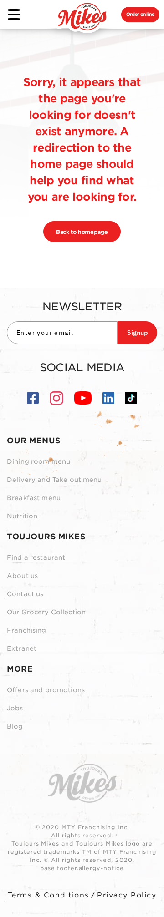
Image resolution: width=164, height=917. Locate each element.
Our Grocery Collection (46, 612)
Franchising (26, 630)
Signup (137, 333)
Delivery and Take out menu (54, 479)
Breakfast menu (34, 498)
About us (22, 575)
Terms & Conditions (48, 895)
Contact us (25, 594)
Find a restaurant (36, 557)
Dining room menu (38, 461)
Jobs (15, 708)
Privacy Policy (126, 895)
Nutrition (22, 516)
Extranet (21, 648)
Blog (15, 726)
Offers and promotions (46, 690)
